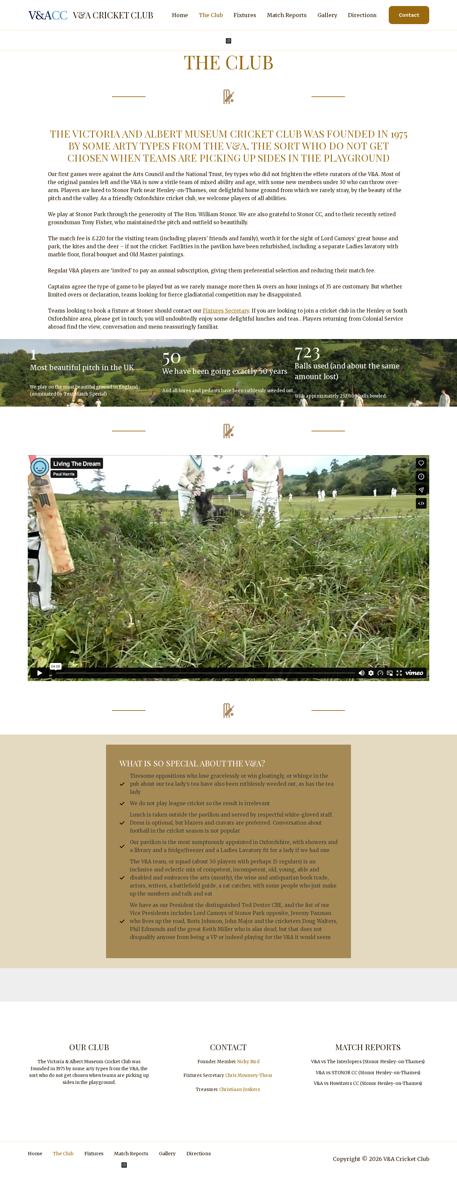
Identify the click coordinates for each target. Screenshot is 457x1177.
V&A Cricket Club (113, 15)
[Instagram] (228, 41)
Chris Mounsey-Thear (249, 1075)
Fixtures (245, 15)
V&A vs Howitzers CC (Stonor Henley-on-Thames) (368, 1083)
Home (180, 15)
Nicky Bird (248, 1062)
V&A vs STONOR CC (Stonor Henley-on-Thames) (368, 1073)
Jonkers (251, 1089)
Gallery (327, 15)
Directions (362, 15)
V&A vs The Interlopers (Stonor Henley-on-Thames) (368, 1062)
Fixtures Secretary (226, 311)
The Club (211, 15)
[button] (409, 15)
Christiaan (231, 1089)
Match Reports (287, 15)
